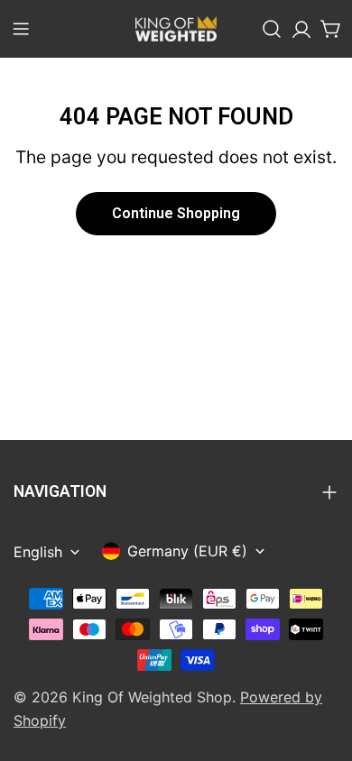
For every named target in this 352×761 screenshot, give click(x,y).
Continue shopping (176, 213)
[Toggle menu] (21, 29)
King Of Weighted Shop (152, 697)
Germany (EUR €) (187, 551)
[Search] (272, 29)
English (38, 552)
